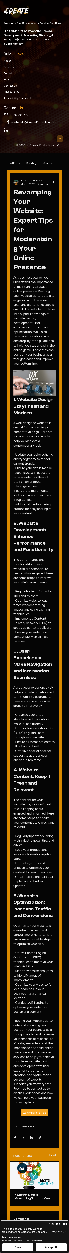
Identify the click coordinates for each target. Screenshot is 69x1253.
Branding (31, 163)
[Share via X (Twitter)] (23, 1137)
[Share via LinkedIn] (31, 1137)
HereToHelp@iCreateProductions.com (33, 122)
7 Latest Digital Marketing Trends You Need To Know (32, 1196)
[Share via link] (39, 1137)
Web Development (23, 1126)
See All (52, 1155)
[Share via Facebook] (15, 1137)
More (46, 163)
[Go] (59, 138)
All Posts (15, 163)
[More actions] (54, 182)
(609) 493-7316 (19, 115)
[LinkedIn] (6, 130)
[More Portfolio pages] (14, 73)
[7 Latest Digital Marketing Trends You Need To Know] (34, 1175)
